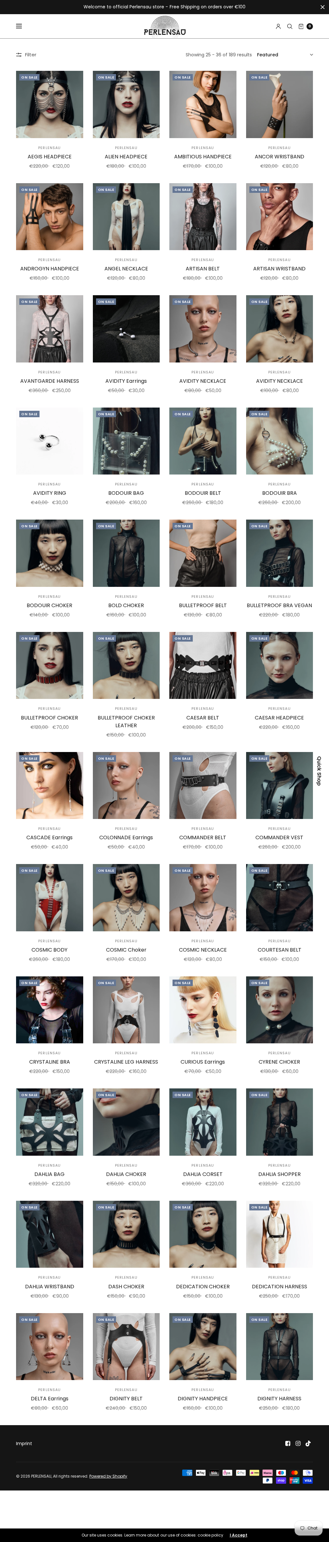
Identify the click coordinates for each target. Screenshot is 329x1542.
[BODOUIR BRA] (279, 441)
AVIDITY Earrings (126, 381)
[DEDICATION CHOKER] (202, 1234)
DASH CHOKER (126, 1286)
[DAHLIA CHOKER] (126, 1122)
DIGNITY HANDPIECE (203, 1398)
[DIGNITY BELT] (126, 1346)
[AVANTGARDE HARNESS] (49, 328)
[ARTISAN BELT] (202, 216)
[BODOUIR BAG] (126, 441)
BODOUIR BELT (203, 493)
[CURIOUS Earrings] (202, 1010)
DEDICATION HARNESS (279, 1286)
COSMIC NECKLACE (203, 950)
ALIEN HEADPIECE (126, 156)
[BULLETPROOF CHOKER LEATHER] (126, 665)
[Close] (322, 7)
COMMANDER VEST (279, 837)
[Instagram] (298, 1443)
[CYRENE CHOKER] (279, 1010)
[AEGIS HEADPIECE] (49, 104)
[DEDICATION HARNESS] (279, 1234)
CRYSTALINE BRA (49, 1062)
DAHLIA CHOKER (126, 1174)
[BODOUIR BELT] (202, 441)
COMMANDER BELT (202, 837)
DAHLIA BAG (49, 1174)
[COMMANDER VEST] (279, 785)
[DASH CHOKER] (126, 1234)
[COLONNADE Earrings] (126, 785)
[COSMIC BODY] (49, 897)
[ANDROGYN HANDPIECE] (49, 216)
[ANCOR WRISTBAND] (279, 104)
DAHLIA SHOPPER (279, 1174)
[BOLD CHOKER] (126, 553)
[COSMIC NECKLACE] (202, 897)
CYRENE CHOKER (279, 1062)
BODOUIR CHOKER (49, 605)
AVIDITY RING (49, 493)
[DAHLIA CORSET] (202, 1122)
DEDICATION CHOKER (203, 1286)
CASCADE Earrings (49, 837)
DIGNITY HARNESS (279, 1398)
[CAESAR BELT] (202, 665)
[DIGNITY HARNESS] (279, 1346)
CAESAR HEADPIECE (279, 717)
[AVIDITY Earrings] (126, 328)
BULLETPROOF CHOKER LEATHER (126, 721)
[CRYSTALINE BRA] (49, 1010)
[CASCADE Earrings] (49, 785)
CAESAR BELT (202, 717)
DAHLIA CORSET (203, 1174)
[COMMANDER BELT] (202, 785)
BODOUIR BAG (126, 493)
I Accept (238, 1535)
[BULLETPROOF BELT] (202, 553)
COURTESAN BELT (279, 950)
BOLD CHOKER (126, 605)
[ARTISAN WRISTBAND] (279, 216)
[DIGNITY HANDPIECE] (202, 1346)
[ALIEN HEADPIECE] (126, 104)
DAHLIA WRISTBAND (49, 1286)
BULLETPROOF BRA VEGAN (279, 605)
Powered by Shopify (108, 1476)
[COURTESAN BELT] (279, 897)
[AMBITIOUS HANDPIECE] (202, 104)
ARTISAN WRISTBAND (279, 268)
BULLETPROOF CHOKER (49, 717)
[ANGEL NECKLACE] (126, 216)
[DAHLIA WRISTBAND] (49, 1234)
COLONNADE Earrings (126, 837)
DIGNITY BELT (126, 1398)
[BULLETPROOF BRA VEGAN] (279, 553)
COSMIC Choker (126, 950)
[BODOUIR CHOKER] (49, 553)
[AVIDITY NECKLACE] (202, 328)
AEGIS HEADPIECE (50, 156)
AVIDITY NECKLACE (202, 381)
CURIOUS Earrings (203, 1062)
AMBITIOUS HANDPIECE (203, 156)
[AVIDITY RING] (49, 441)
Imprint (24, 1443)
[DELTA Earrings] (49, 1346)
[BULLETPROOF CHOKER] (49, 665)
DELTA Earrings (49, 1398)
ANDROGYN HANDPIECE (49, 268)
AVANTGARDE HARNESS (49, 381)
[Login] (278, 26)
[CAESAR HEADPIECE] (279, 665)
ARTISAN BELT (203, 268)
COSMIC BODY (49, 950)
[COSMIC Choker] (126, 897)
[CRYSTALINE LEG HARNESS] (126, 1010)
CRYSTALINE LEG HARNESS (126, 1062)
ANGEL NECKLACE (126, 268)
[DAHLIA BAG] (49, 1122)
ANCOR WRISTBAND (279, 156)
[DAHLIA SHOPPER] (279, 1122)
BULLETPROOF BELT (203, 605)
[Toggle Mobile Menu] (23, 26)
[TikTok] (308, 1443)
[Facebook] (288, 1443)
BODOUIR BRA (279, 493)
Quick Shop (319, 771)
